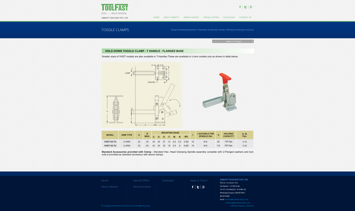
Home (156, 17)
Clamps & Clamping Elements (183, 29)
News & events (191, 17)
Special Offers (211, 17)
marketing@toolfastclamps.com (237, 203)
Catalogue (229, 17)
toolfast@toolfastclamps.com (236, 199)
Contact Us (245, 17)
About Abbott (171, 17)
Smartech (250, 206)
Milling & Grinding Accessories (240, 29)
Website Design (237, 206)
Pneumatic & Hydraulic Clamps (211, 29)
